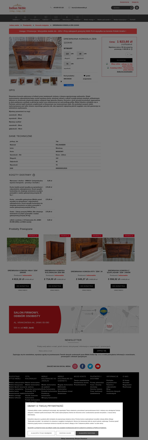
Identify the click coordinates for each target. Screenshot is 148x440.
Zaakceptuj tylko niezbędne (41, 433)
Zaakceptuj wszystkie (87, 433)
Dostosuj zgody (65, 433)
